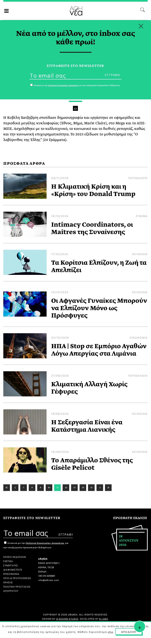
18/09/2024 (60, 451)
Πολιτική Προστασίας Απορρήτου (45, 543)
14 (83, 487)
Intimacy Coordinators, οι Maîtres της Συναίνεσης (92, 228)
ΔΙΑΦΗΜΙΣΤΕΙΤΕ (12, 569)
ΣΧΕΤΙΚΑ (8, 561)
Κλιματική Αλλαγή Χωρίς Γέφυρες (89, 388)
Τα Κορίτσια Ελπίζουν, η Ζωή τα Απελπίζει (99, 266)
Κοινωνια (140, 254)
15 (91, 487)
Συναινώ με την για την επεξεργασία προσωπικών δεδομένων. (76, 85)
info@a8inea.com (48, 579)
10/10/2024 (60, 292)
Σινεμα (142, 216)
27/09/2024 (60, 375)
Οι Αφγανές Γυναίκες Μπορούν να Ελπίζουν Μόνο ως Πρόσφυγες (99, 308)
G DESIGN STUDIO (67, 618)
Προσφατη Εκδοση (130, 518)
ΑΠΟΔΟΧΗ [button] (128, 632)
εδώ (110, 631)
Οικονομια (138, 337)
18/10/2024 (60, 216)
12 (66, 487)
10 (49, 487)
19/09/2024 (60, 413)
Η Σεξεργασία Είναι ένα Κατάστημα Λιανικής (86, 426)
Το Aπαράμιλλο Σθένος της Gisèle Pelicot (92, 464)
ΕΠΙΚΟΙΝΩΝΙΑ (11, 573)
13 (74, 487)
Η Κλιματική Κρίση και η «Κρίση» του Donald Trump (93, 190)
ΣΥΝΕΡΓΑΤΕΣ (10, 565)
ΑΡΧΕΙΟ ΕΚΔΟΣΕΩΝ (14, 556)
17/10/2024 (59, 254)
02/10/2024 (60, 337)
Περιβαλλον (138, 178)
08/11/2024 (60, 178)
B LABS (103, 618)
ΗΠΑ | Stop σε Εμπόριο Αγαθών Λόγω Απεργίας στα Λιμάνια (99, 350)
